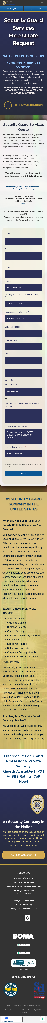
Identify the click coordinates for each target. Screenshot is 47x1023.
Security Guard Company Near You (23, 909)
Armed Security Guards (14, 187)
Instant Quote (12, 8)
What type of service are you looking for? (22, 295)
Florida (24, 675)
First (6, 248)
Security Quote (9, 1010)
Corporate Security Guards (21, 652)
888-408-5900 (23, 203)
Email (8, 267)
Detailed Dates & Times (16, 426)
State (7, 367)
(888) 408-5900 (27, 890)
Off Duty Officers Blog (23, 905)
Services (18, 1010)
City (6, 353)
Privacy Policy (24, 953)
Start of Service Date (15, 384)
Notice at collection (7, 1021)
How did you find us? (15, 447)
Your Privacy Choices (14, 1018)
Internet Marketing (28, 1010)
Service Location (13, 327)
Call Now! (37, 8)
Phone (8, 281)
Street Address (11, 340)
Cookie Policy (24, 945)
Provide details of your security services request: (23, 405)
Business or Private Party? (17, 312)
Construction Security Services (23, 635)
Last (6, 263)
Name (8, 233)
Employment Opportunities (23, 901)
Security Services (32, 187)
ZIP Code (9, 380)
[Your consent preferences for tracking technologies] (42, 1018)
